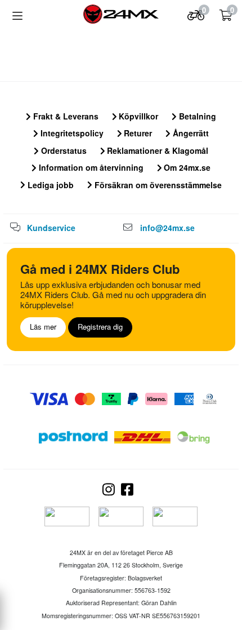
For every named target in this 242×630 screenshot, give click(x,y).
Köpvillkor (137, 116)
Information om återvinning (90, 167)
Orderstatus (63, 150)
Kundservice (51, 227)
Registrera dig (100, 326)
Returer (137, 133)
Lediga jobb (49, 184)
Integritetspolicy (71, 133)
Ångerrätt (190, 133)
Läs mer (43, 326)
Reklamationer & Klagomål (156, 150)
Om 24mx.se (186, 167)
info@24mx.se (167, 227)
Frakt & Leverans (64, 116)
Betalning (196, 116)
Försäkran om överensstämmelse (157, 184)
